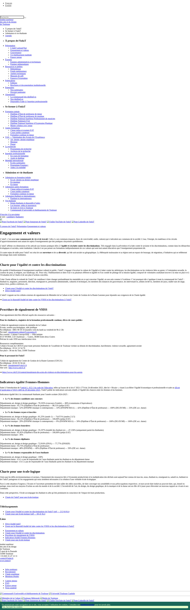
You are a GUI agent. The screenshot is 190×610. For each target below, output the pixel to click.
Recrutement (10, 572)
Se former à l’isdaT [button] (13, 31)
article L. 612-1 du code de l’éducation (37, 388)
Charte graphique (12, 574)
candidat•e (10, 217)
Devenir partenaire (17, 92)
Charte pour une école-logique (17, 540)
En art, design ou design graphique (24, 180)
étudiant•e (20, 217)
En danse (14, 184)
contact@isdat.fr (6, 558)
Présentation (10, 46)
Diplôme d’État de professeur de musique (27, 116)
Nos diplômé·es (16, 99)
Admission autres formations (16, 187)
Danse (13, 144)
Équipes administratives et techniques (25, 62)
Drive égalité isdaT (13, 291)
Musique (13, 142)
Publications (10, 80)
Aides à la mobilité (18, 167)
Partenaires (9, 87)
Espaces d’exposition (19, 78)
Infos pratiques (11, 569)
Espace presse (16, 57)
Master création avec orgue (21, 125)
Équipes (8, 59)
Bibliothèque (15, 69)
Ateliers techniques (18, 73)
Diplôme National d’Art (20, 121)
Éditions (13, 83)
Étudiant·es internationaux (21, 198)
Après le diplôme (17, 158)
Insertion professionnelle (15, 153)
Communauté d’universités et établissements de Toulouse (33, 210)
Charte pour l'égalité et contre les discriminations (25, 533)
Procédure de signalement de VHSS (20, 535)
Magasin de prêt (16, 76)
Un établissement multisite (21, 55)
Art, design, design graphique (22, 139)
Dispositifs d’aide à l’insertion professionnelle (28, 101)
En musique (15, 182)
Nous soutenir (11, 588)
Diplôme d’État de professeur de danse (26, 114)
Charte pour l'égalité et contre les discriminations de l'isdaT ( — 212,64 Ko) (37, 511)
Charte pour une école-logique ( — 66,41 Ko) (25, 514)
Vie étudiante (10, 201)
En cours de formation (19, 156)
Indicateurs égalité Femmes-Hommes (20, 537)
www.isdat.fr (5, 561)
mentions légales (87, 605)
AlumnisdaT (10, 94)
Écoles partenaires (17, 163)
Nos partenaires (16, 90)
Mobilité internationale (14, 160)
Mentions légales (12, 576)
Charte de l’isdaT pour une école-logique (22, 497)
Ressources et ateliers (13, 66)
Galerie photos (11, 581)
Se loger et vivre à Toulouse (21, 208)
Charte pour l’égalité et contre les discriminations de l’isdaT (29, 288)
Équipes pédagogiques (19, 64)
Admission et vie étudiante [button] (16, 33)
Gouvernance (15, 53)
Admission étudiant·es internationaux (20, 196)
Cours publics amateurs (19, 132)
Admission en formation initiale (18, 177)
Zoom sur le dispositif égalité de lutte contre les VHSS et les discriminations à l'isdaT (39, 526)
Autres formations (12, 128)
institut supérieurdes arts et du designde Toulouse (8, 22)
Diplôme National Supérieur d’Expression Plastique (31, 123)
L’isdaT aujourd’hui (18, 48)
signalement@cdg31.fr (17, 365)
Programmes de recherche (20, 149)
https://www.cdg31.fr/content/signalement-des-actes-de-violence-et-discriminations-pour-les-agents (42, 372)
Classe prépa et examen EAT (22, 130)
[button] (95, 10)
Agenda (8, 36)
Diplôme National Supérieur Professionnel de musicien (32, 118)
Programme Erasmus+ (19, 165)
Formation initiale (12, 112)
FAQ (7, 583)
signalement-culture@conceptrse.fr (22, 332)
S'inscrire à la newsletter (10, 214)
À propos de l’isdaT (8, 226)
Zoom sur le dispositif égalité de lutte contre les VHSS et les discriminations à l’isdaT (36, 300)
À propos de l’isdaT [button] (13, 29)
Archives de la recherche (20, 151)
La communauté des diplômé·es (23, 97)
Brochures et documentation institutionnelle (28, 85)
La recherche (10, 146)
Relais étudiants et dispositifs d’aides (25, 203)
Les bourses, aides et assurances (23, 205)
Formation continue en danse (22, 135)
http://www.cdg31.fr (17, 368)
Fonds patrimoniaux (18, 71)
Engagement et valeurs (19, 50)
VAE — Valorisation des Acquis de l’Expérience (25, 137)
